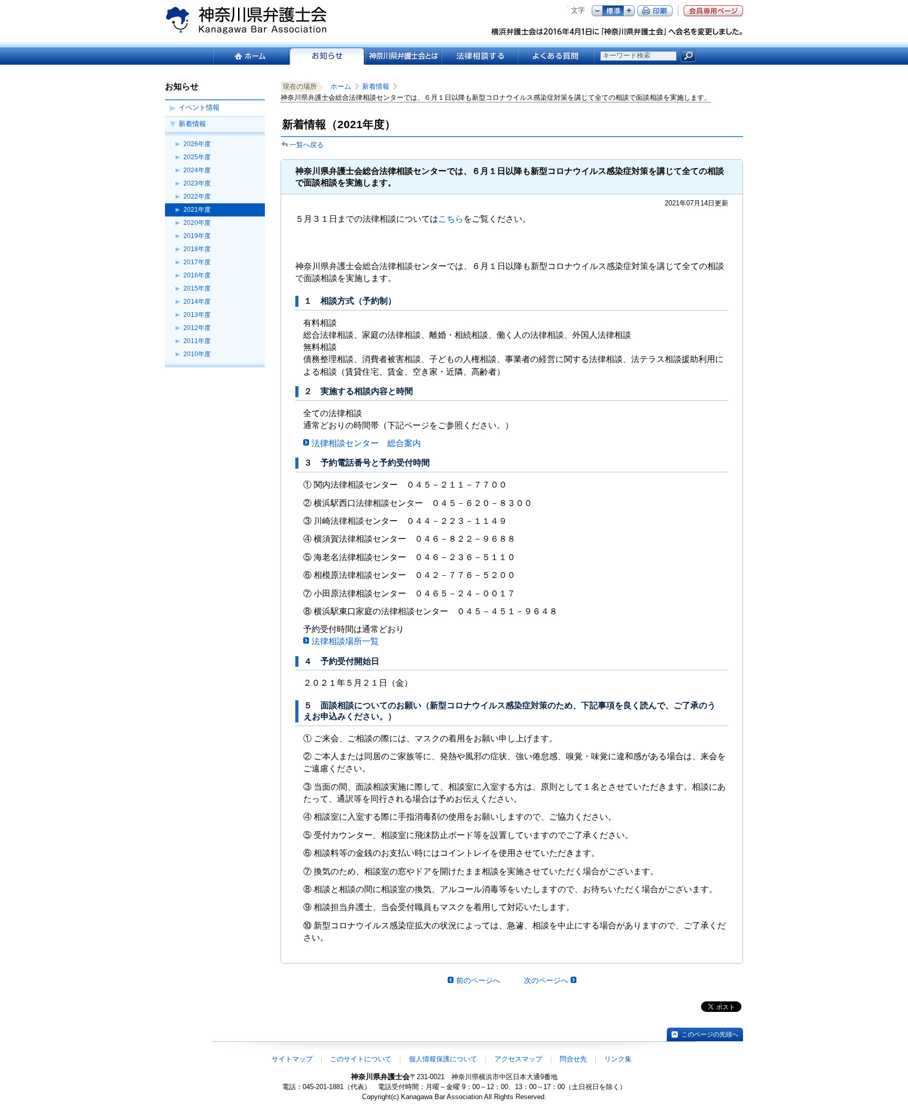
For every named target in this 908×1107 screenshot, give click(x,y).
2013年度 (197, 315)
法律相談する (479, 56)
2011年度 (197, 341)
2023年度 (197, 183)
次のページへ (546, 980)
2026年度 (197, 144)
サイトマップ (292, 1059)
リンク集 (618, 1059)
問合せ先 (573, 1059)
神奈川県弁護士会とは (403, 56)
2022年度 (197, 196)
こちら (450, 218)
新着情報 (192, 124)
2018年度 (197, 249)
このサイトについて (360, 1059)
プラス (629, 10)
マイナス (597, 10)
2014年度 (197, 301)
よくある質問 (555, 56)
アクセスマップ (518, 1059)
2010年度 (197, 354)
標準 (613, 10)
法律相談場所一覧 (345, 641)
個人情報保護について (443, 1059)
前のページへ (478, 980)
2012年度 (197, 328)
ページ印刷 (655, 10)
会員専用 (713, 10)
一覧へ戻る (307, 145)
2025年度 (197, 157)
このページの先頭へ (710, 1034)
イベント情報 (199, 107)
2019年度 (197, 236)
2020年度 (197, 223)
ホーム (250, 56)
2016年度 (197, 275)
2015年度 (197, 288)
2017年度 (197, 262)
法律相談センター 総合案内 (366, 443)
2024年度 (197, 170)
